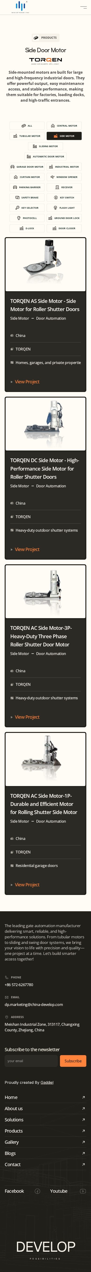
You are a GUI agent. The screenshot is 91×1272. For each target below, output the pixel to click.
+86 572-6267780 (19, 984)
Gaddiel (47, 1082)
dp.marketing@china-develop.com (34, 1004)
